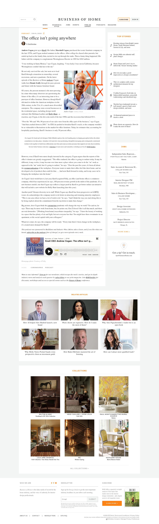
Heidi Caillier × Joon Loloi (79, 414)
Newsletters (50, 516)
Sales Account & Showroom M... (124, 167)
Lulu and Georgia (45, 457)
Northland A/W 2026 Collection (45, 416)
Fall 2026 (79, 416)
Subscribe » (112, 503)
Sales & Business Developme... (124, 193)
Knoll (44, 50)
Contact (36, 516)
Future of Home (75, 280)
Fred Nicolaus (32, 44)
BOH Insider (91, 277)
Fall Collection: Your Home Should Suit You (45, 459)
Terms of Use (64, 505)
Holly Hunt (53, 114)
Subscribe (123, 19)
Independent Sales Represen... (124, 154)
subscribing (59, 277)
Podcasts (100, 25)
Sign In (135, 19)
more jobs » (124, 232)
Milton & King (45, 414)
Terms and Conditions (122, 515)
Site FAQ (64, 516)
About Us (23, 516)
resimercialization (31, 168)
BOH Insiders (91, 147)
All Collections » (79, 468)
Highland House (113, 457)
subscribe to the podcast (36, 232)
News (45, 25)
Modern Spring (79, 459)
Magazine (112, 25)
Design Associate (124, 206)
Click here (52, 147)
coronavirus (52, 205)
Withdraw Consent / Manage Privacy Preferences (123, 519)
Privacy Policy (93, 505)
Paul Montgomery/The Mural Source (113, 415)
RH (79, 457)
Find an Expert (88, 25)
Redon (114, 418)
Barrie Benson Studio (113, 459)
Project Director (124, 219)
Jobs (68, 25)
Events (76, 25)
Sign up (42, 274)
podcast (26, 33)
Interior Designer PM (124, 180)
